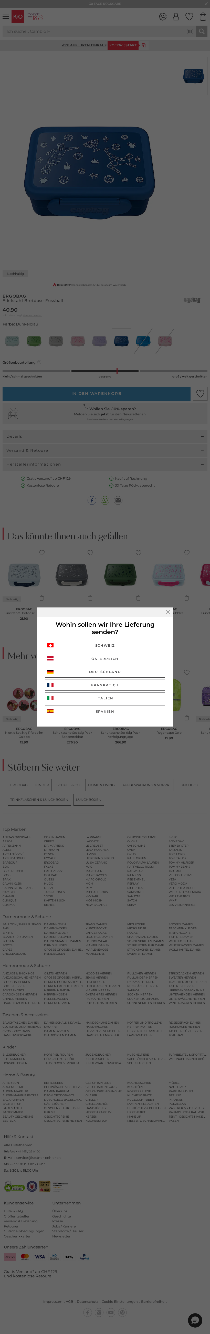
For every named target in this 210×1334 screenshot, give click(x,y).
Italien (105, 698)
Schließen (168, 612)
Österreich (105, 659)
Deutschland (105, 672)
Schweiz (105, 645)
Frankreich (105, 685)
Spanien (105, 711)
